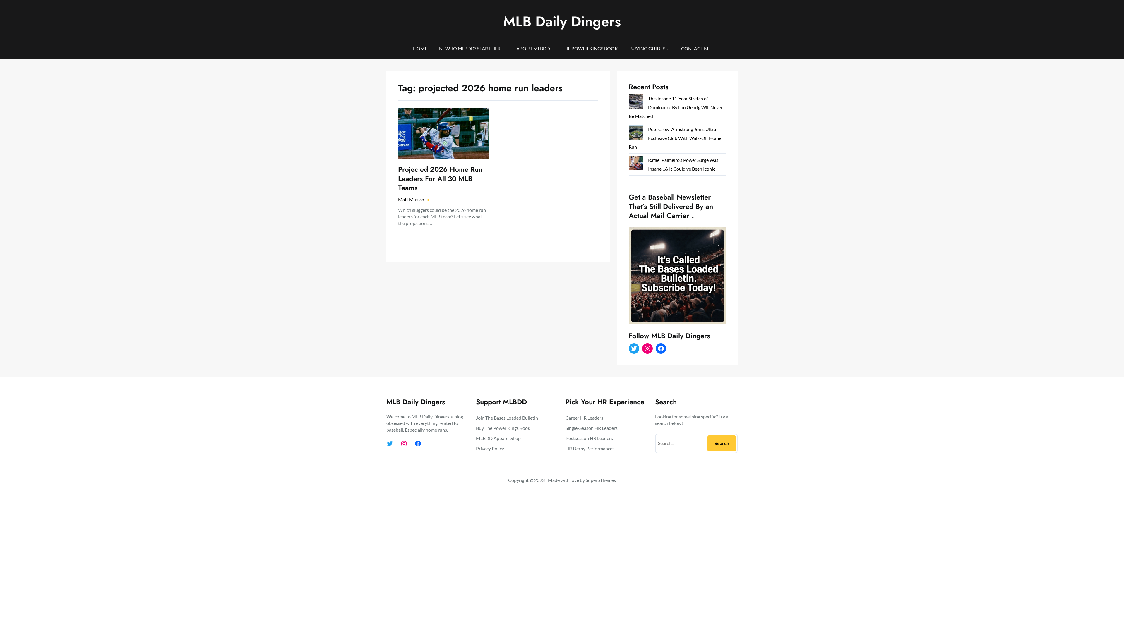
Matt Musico (411, 199)
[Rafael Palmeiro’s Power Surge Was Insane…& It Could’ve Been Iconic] (636, 164)
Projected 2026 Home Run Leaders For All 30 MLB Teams (440, 178)
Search (722, 443)
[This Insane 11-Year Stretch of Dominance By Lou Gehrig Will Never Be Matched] (636, 102)
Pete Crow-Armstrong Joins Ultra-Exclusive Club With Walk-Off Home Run (675, 138)
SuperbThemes (601, 480)
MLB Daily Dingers (562, 21)
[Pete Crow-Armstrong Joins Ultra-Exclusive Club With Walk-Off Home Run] (636, 133)
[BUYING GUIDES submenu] (667, 48)
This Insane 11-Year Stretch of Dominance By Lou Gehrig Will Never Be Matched (676, 107)
